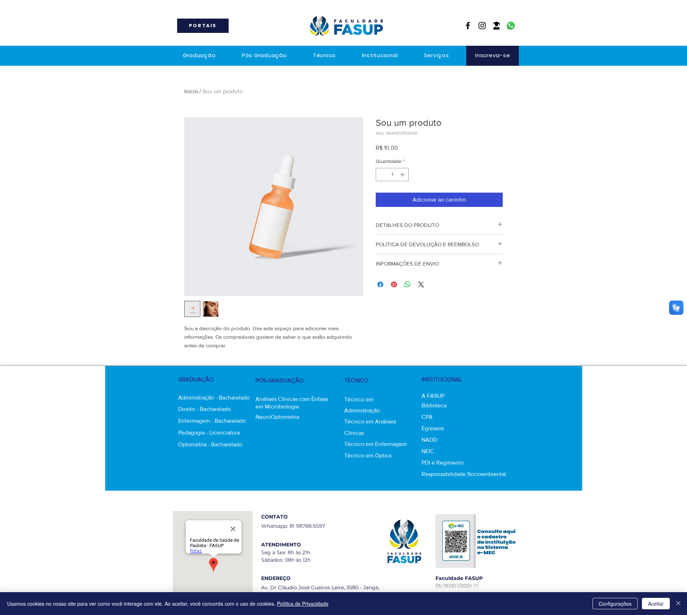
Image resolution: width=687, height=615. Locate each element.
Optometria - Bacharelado (210, 444)
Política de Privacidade (302, 603)
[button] (199, 55)
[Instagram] (482, 25)
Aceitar (656, 603)
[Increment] (403, 174)
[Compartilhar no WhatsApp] (407, 284)
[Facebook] (468, 25)
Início (191, 91)
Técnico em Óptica (367, 455)
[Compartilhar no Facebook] (380, 284)
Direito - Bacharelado (204, 409)
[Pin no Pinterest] (394, 284)
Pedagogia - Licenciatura (209, 433)
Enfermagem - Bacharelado (212, 421)
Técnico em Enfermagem (375, 444)
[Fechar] (678, 603)
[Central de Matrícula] (496, 25)
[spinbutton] (392, 174)
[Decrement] (381, 174)
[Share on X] (421, 284)
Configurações (615, 603)
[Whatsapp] (511, 25)
